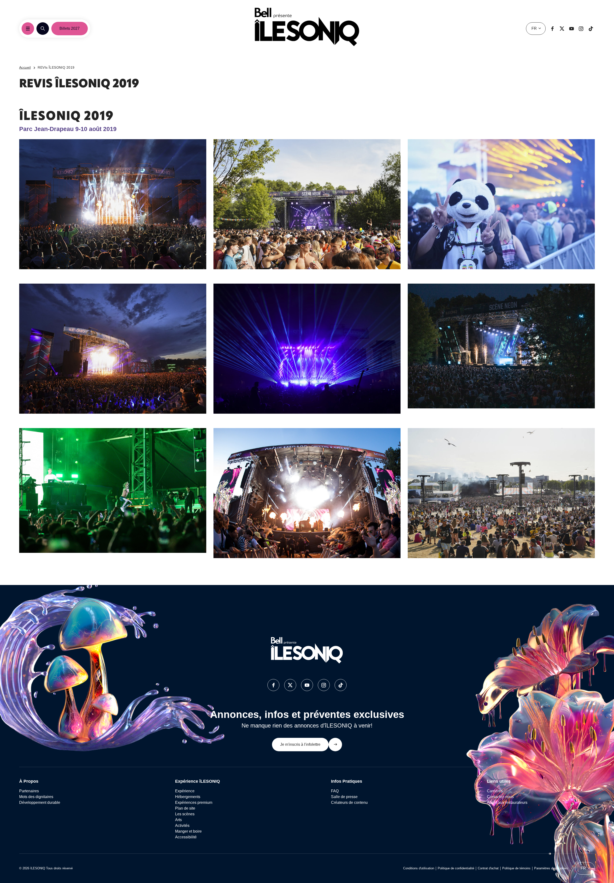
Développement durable (39, 802)
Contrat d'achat (488, 868)
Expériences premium (193, 802)
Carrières (495, 791)
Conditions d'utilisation (418, 868)
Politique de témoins (516, 868)
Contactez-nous (500, 797)
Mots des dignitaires (36, 797)
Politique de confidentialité (456, 868)
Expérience (185, 791)
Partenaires (29, 791)
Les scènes (185, 814)
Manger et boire (188, 831)
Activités (182, 825)
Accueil (25, 67)
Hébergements (187, 797)
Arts (178, 820)
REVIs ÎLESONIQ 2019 (56, 67)
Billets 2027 (69, 28)
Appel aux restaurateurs (507, 802)
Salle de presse (344, 797)
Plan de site (185, 808)
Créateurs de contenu (350, 802)
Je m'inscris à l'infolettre (300, 744)
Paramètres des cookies (551, 868)
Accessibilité (186, 837)
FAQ (335, 791)
